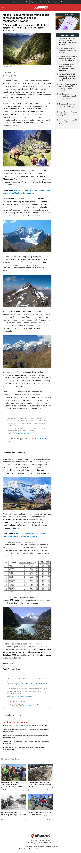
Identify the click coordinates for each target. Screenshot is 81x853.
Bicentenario (17, 2)
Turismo (55, 2)
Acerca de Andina (38, 846)
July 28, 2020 (33, 705)
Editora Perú (28, 846)
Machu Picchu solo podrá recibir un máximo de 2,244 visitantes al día (25, 725)
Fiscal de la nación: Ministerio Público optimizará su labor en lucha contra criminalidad (68, 114)
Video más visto (67, 15)
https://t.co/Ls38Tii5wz (22, 684)
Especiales (34, 2)
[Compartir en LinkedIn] (25, 790)
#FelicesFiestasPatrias (39, 684)
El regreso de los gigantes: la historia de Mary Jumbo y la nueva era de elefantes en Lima (13, 814)
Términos (48, 846)
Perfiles (26, 2)
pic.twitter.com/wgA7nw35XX (21, 696)
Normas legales (45, 2)
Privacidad (55, 846)
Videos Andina (10, 759)
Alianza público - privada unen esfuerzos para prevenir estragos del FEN (40, 784)
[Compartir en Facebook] (21, 790)
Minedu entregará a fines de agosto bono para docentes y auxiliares (68, 50)
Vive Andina (64, 2)
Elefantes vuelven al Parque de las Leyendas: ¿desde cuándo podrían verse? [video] (68, 106)
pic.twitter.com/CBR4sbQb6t (25, 433)
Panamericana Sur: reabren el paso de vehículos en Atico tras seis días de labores (68, 58)
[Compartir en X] (23, 790)
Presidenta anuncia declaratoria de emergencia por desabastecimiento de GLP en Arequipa (39, 815)
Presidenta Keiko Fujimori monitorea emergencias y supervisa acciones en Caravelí (12, 784)
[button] (2, 787)
